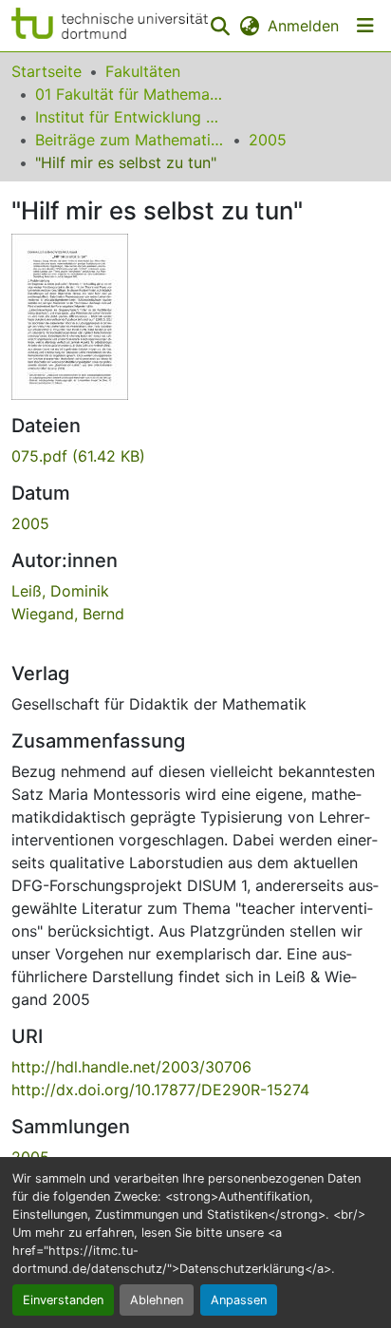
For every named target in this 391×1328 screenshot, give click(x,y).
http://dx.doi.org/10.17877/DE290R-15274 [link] (160, 1089)
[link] (195, 456)
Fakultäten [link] (142, 71)
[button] (109, 26)
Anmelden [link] (303, 25)
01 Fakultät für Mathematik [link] (130, 94)
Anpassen (239, 1300)
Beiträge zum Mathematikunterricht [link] (130, 139)
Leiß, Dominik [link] (60, 590)
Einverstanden (63, 1300)
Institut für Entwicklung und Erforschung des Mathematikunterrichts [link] (130, 116)
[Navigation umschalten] (365, 26)
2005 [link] (268, 139)
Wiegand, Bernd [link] (67, 613)
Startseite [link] (46, 71)
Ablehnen (156, 1300)
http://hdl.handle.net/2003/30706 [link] (131, 1066)
